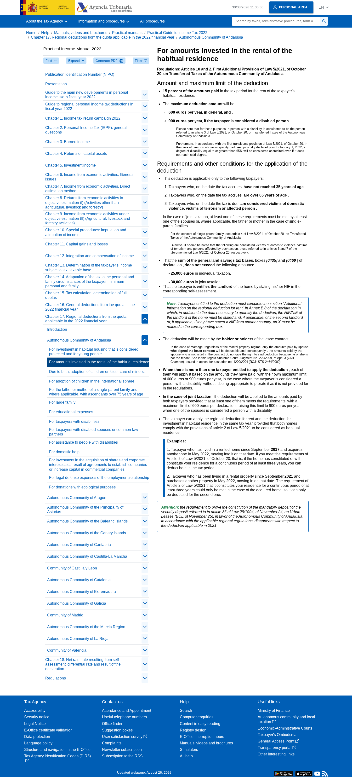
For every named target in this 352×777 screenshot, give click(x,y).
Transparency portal (274, 748)
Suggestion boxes (117, 730)
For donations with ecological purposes (82, 487)
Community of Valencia (66, 650)
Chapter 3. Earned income (67, 142)
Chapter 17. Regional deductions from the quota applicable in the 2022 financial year (102, 37)
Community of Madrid (65, 615)
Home (31, 33)
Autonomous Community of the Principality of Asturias (85, 509)
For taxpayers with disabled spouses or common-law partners (93, 432)
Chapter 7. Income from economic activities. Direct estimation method (87, 188)
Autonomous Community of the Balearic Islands (87, 521)
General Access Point (276, 741)
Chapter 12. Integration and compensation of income (89, 256)
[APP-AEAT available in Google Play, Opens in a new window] (283, 773)
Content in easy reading (200, 724)
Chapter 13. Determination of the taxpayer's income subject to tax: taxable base (88, 267)
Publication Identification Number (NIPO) (79, 74)
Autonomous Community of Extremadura (81, 592)
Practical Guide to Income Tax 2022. (177, 33)
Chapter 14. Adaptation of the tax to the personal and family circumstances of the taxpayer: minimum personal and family (89, 281)
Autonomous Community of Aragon (76, 498)
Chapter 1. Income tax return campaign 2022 (82, 118)
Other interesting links (276, 754)
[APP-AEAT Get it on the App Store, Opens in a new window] (303, 773)
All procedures (152, 21)
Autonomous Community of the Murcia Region (86, 627)
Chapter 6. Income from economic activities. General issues (89, 177)
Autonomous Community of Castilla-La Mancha (87, 556)
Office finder (112, 724)
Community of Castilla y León (72, 568)
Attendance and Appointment (126, 710)
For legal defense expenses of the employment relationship (99, 477)
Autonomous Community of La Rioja (77, 639)
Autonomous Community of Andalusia (211, 37)
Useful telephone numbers (124, 717)
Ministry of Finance (274, 710)
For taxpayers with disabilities (74, 421)
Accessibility (34, 710)
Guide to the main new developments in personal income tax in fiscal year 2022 (86, 94)
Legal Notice (35, 724)
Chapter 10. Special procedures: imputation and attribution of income (85, 232)
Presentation (56, 84)
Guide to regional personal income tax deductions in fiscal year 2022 (89, 106)
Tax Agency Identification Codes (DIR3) (57, 756)
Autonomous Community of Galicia (76, 603)
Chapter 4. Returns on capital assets (76, 153)
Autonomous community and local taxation (286, 719)
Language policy (38, 743)
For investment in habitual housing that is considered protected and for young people (93, 351)
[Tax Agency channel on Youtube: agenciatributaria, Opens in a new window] (317, 775)
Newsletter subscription (122, 750)
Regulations (55, 678)
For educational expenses (71, 412)
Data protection (37, 737)
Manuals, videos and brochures (80, 33)
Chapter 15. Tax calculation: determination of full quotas (86, 295)
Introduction (57, 329)
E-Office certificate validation (48, 730)
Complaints (111, 743)
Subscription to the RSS (122, 756)
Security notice (36, 717)
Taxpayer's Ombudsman (278, 735)
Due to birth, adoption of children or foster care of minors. (97, 372)
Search (186, 710)
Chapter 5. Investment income (70, 165)
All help (186, 756)
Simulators (189, 750)
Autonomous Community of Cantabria (79, 545)
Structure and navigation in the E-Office (57, 750)
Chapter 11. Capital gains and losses (76, 244)
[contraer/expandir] (145, 94)
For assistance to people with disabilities (83, 442)
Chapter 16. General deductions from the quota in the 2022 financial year (90, 307)
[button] (323, 7)
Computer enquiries (196, 717)
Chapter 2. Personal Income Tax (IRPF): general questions (86, 130)
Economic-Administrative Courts (285, 728)
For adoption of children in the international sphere (91, 381)
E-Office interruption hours (202, 737)
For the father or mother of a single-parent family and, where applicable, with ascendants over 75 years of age (96, 392)
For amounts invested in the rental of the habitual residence (99, 362)
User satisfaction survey (122, 737)
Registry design (193, 730)
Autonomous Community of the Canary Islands (86, 533)
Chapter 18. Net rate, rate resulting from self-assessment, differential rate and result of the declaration (83, 664)
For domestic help (64, 452)
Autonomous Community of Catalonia (79, 580)
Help (45, 33)
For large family (62, 402)
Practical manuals (127, 33)
